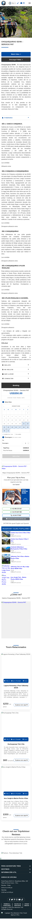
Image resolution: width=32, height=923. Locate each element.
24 (8, 427)
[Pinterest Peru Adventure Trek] (14, 899)
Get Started (16, 484)
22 (27, 423)
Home (2, 8)
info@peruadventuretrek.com (16, 519)
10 (8, 420)
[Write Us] (21, 3)
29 (27, 427)
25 (12, 427)
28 (23, 427)
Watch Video (15, 54)
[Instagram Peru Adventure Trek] (17, 899)
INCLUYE (7, 365)
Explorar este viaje (20, 705)
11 (12, 420)
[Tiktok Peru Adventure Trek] (22, 899)
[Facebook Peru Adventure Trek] (9, 899)
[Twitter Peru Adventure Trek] (12, 899)
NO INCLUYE (8, 369)
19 (16, 423)
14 (23, 420)
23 (4, 427)
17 (8, 423)
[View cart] (25, 3)
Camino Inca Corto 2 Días (20, 532)
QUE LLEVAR (9, 374)
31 (8, 431)
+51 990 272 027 (17, 508)
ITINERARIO (8, 118)
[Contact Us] (17, 3)
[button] (28, 620)
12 (16, 420)
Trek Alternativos (9, 8)
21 (23, 423)
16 (4, 423)
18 (12, 423)
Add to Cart (16, 456)
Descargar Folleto (15, 59)
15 (27, 420)
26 (16, 427)
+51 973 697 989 (17, 512)
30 (4, 431)
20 (20, 423)
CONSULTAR (9, 378)
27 (20, 427)
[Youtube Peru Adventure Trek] (19, 899)
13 (20, 420)
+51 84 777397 (16, 515)
